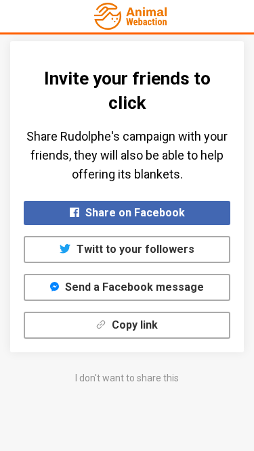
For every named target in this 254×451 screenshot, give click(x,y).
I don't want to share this (127, 378)
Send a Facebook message (133, 287)
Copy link (133, 324)
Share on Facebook (134, 212)
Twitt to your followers (134, 249)
